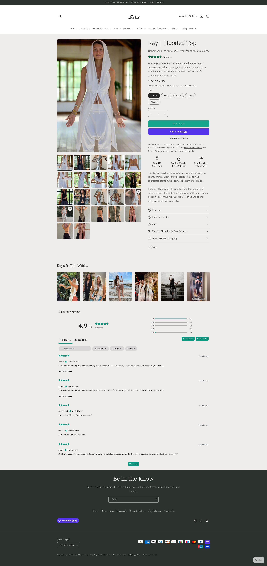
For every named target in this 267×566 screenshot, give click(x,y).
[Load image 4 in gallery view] (116, 162)
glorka (66, 555)
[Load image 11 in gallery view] (65, 197)
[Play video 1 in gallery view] (133, 197)
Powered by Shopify (76, 555)
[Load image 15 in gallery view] (82, 214)
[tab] (80, 339)
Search (96, 511)
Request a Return (137, 511)
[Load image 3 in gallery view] (99, 162)
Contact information (150, 555)
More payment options (179, 138)
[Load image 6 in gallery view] (65, 180)
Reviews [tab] (65, 340)
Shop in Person (154, 511)
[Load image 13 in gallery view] (99, 197)
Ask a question (188, 338)
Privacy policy (105, 555)
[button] (60, 16)
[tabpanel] (133, 407)
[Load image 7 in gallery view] (82, 180)
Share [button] (153, 247)
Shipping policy (134, 555)
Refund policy (92, 555)
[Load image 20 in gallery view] (82, 231)
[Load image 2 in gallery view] (82, 162)
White (154, 96)
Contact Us (169, 511)
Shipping (174, 86)
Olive (190, 96)
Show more (133, 464)
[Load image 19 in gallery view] (65, 231)
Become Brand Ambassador (114, 511)
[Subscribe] (155, 499)
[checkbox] (131, 348)
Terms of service (119, 555)
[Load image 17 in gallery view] (116, 214)
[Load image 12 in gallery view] (82, 197)
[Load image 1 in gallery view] (65, 162)
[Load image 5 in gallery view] (133, 162)
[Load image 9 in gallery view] (116, 180)
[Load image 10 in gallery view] (133, 180)
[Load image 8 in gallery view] (99, 180)
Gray (178, 96)
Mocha (154, 102)
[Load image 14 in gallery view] (116, 197)
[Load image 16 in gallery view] (99, 214)
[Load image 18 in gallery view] (133, 214)
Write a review (202, 338)
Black (166, 96)
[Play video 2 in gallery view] (65, 214)
